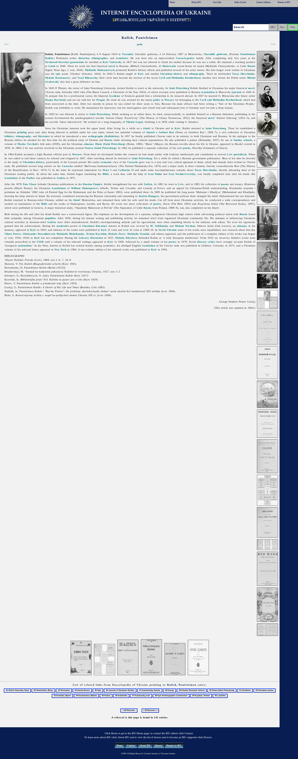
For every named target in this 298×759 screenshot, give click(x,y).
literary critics (206, 241)
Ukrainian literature (94, 225)
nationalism (25, 245)
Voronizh (127, 54)
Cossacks (132, 162)
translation (208, 92)
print (139, 44)
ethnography (196, 73)
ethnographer (100, 58)
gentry (191, 58)
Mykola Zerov (117, 233)
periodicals (240, 154)
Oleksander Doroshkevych (39, 233)
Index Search (240, 2)
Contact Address (263, 2)
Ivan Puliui (155, 173)
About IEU (196, 2)
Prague (100, 99)
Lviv (229, 154)
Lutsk (51, 66)
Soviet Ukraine (168, 229)
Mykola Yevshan (185, 225)
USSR (40, 241)
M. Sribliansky (159, 225)
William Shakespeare (84, 188)
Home (172, 2)
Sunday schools (243, 139)
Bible (106, 173)
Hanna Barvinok (55, 99)
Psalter (30, 177)
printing (22, 132)
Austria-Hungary (148, 196)
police (156, 99)
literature (44, 136)
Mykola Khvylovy (126, 237)
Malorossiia (169, 66)
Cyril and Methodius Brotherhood (179, 77)
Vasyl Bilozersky (87, 77)
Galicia (61, 177)
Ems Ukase (30, 184)
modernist (63, 225)
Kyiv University (112, 62)
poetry (157, 203)
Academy (114, 95)
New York (60, 249)
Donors (158, 745)
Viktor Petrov (12, 233)
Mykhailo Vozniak (138, 233)
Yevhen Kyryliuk (96, 233)
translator (122, 58)
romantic (106, 162)
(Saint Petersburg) (110, 143)
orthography (95, 136)
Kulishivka (111, 136)
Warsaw (169, 99)
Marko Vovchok (27, 143)
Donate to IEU (283, 2)
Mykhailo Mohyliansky (70, 233)
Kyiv (141, 73)
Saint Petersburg (179, 88)
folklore (9, 136)
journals (237, 92)
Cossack (181, 58)
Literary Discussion (91, 237)
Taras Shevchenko (243, 73)
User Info (217, 2)
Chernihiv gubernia (215, 54)
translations (59, 188)
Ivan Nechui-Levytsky (182, 173)
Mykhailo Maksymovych (100, 69)
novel (111, 66)
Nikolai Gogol (134, 121)
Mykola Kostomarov (57, 77)
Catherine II (126, 169)
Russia (251, 66)
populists (50, 218)
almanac (89, 143)
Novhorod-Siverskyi (57, 62)
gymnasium (77, 62)
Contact (131, 745)
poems (186, 147)
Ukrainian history (171, 73)
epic (58, 73)
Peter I (107, 169)
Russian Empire (92, 184)
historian (83, 58)
